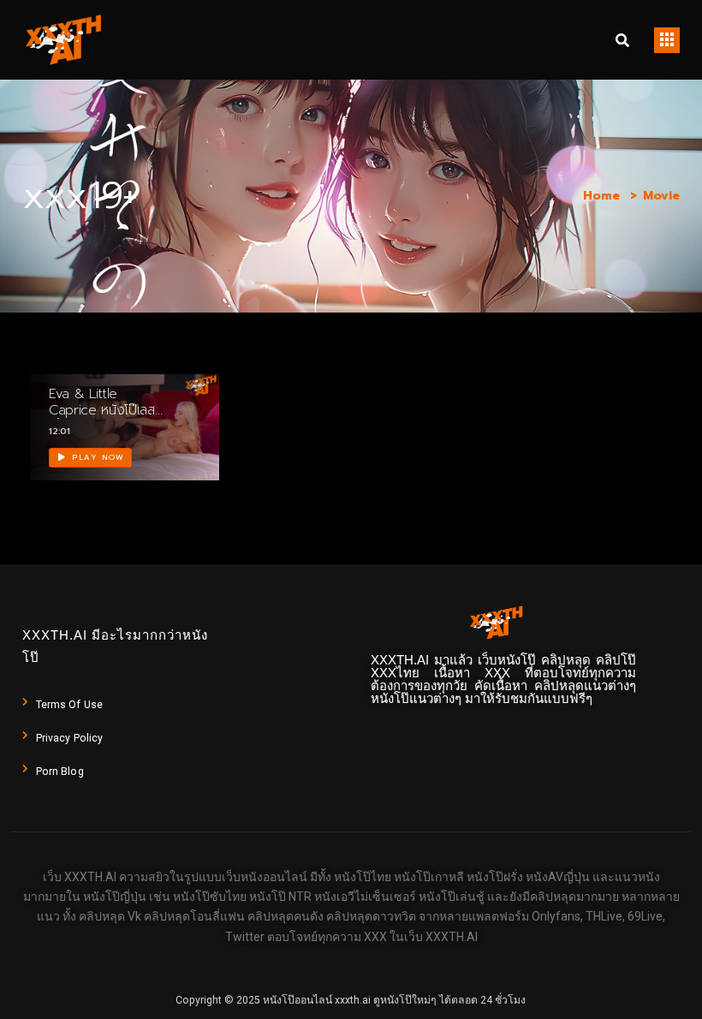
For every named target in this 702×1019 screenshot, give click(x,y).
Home (601, 196)
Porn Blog (60, 772)
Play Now (96, 457)
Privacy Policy (69, 738)
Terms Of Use (69, 705)
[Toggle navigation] (667, 40)
